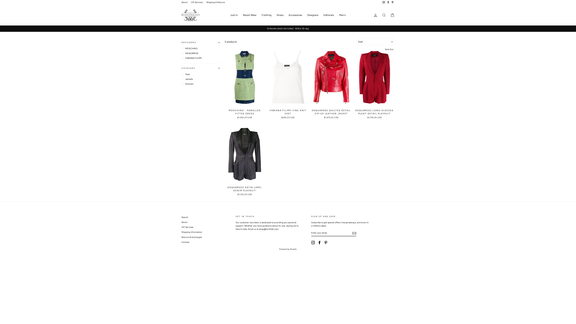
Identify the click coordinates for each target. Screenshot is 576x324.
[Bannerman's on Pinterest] (326, 242)
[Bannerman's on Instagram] (313, 242)
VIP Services (197, 2)
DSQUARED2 (191, 53)
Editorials (329, 15)
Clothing (266, 15)
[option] (288, 28)
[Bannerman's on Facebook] (319, 242)
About (185, 2)
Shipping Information (192, 232)
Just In (234, 15)
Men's (342, 15)
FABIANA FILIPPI (193, 58)
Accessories (295, 15)
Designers (312, 15)
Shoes (280, 15)
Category (188, 68)
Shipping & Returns (215, 2)
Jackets (189, 79)
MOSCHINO (191, 48)
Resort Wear (249, 15)
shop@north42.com (268, 229)
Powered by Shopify (288, 249)
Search (185, 217)
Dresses (189, 84)
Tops (187, 74)
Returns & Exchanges (192, 237)
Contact (185, 242)
